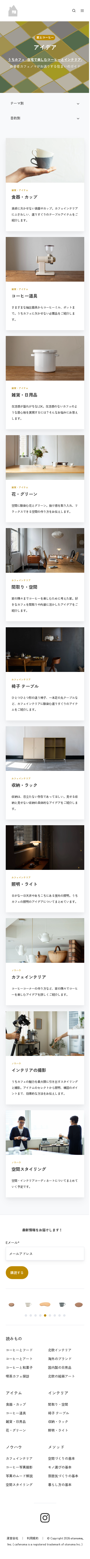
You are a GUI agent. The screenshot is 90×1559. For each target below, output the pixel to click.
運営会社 (17, 1521)
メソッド (54, 1430)
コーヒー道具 (16, 1395)
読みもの (14, 1321)
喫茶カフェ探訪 (17, 1358)
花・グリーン (16, 1413)
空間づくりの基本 (59, 1441)
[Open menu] (79, 10)
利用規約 (37, 1521)
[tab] (24, 1298)
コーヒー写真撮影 (19, 1449)
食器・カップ (16, 1387)
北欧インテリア (58, 1332)
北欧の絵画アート (59, 1358)
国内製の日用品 (58, 1350)
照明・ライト (56, 1413)
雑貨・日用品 (16, 1404)
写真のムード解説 (19, 1458)
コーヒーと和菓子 (19, 1350)
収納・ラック (56, 1404)
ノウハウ (14, 1430)
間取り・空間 (56, 1387)
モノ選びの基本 (58, 1449)
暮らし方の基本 (58, 1467)
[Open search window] (70, 10)
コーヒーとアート (19, 1341)
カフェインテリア (19, 1441)
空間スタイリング (19, 1467)
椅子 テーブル (56, 1395)
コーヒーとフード (19, 1332)
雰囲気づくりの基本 (61, 1458)
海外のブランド (58, 1341)
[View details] (43, 1500)
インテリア (56, 1376)
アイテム (14, 1376)
